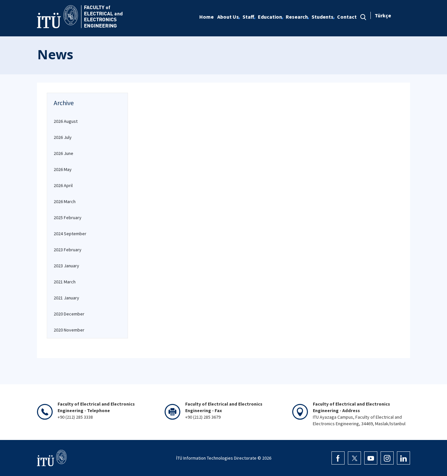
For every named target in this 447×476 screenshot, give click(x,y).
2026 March (65, 201)
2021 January (66, 298)
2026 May (63, 169)
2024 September (70, 234)
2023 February (67, 250)
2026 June (63, 153)
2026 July (63, 137)
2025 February (67, 217)
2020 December (69, 314)
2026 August (66, 121)
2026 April (63, 185)
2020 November (69, 330)
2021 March (65, 282)
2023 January (66, 266)
